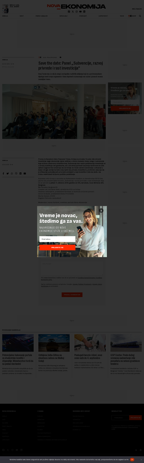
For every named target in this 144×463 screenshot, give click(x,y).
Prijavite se (57, 248)
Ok (132, 459)
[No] (141, 459)
